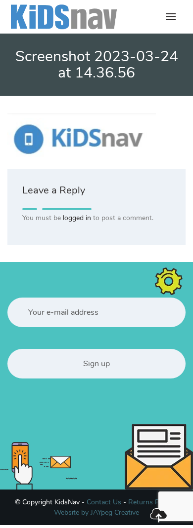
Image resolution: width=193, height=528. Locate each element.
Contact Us (104, 502)
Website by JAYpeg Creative (96, 512)
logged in (77, 218)
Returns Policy (150, 502)
